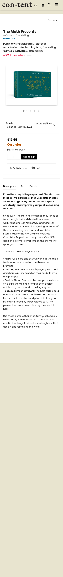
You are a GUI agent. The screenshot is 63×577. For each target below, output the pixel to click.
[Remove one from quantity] (9, 157)
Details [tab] (33, 186)
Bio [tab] (22, 186)
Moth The (9, 38)
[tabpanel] (31, 264)
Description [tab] (9, 186)
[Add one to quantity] (18, 157)
